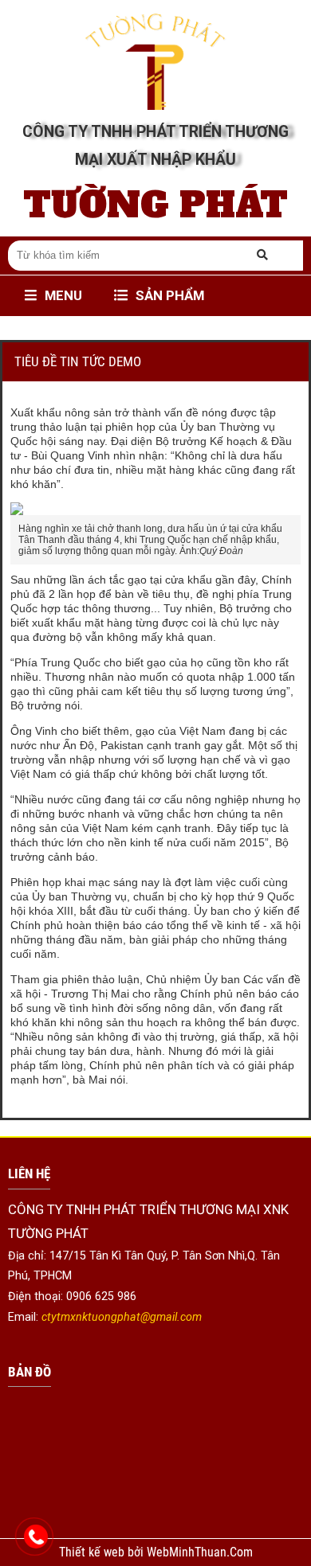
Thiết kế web (93, 1552)
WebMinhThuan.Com (200, 1552)
